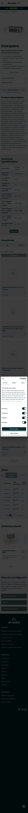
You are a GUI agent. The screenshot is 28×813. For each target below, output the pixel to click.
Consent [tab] (5, 382)
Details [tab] (14, 382)
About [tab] (23, 382)
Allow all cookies (14, 429)
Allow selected (14, 433)
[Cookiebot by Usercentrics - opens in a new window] (20, 379)
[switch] (24, 413)
